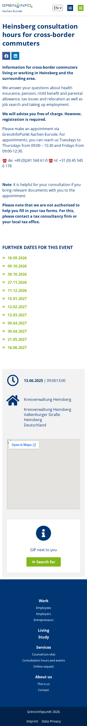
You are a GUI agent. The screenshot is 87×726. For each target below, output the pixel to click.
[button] (70, 8)
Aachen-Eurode (12, 11)
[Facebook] (6, 56)
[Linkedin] (15, 56)
